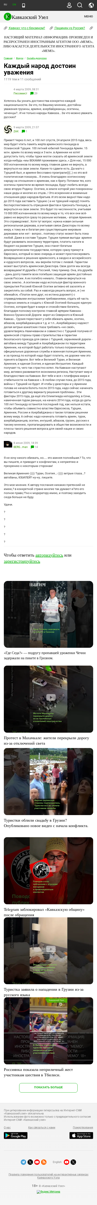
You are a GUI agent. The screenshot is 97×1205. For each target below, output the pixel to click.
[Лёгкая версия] (23, 5)
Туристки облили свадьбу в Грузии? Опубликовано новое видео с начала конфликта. (46, 822)
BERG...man (21, 447)
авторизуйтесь (49, 555)
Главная (8, 58)
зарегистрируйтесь (22, 561)
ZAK (16, 131)
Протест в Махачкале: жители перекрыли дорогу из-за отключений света (46, 740)
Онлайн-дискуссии (37, 58)
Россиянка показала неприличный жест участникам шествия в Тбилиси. (38, 1072)
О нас (7, 1127)
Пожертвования (83, 1127)
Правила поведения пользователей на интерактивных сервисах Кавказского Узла (48, 1176)
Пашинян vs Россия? (69, 28)
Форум (19, 58)
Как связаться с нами (41, 1127)
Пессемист (20, 93)
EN (14, 4)
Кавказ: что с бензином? (26, 28)
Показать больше (48, 1087)
